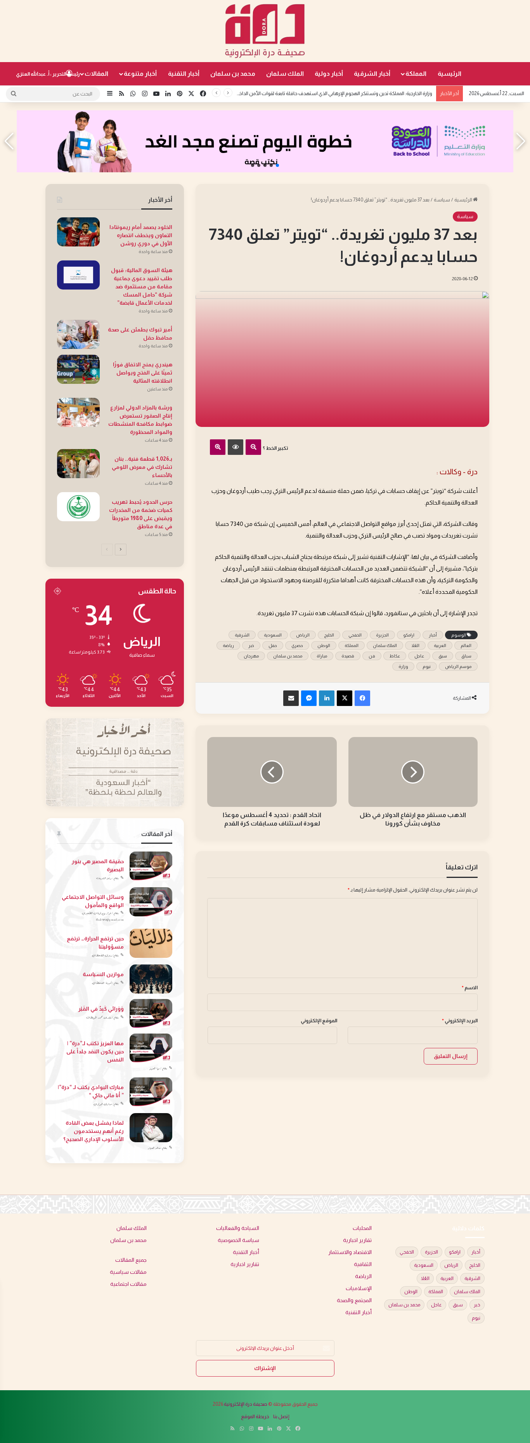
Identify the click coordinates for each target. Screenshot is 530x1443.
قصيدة (347, 656)
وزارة (403, 666)
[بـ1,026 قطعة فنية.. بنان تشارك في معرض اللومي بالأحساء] (78, 463)
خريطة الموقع (255, 1416)
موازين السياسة (103, 974)
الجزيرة (382, 635)
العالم (466, 645)
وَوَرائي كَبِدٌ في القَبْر (101, 1009)
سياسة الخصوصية (238, 1240)
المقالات (96, 73)
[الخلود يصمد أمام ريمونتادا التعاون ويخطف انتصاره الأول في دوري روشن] (78, 231)
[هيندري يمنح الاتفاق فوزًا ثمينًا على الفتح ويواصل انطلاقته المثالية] (78, 369)
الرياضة (363, 1276)
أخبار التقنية (183, 73)
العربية (440, 645)
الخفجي (355, 635)
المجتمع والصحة (354, 1300)
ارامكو (408, 635)
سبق (442, 656)
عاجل (419, 656)
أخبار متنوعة (140, 73)
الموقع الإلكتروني (319, 1020)
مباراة (322, 656)
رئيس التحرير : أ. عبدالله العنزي (48, 74)
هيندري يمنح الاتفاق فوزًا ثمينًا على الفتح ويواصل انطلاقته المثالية (142, 372)
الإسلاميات (359, 1288)
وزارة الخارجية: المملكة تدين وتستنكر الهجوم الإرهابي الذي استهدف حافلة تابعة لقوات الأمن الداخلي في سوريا (322, 93)
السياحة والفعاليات (237, 1228)
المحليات (362, 1228)
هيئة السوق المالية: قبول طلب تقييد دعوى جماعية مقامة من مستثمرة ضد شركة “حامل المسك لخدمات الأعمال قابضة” (141, 286)
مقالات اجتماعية (128, 1284)
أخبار (433, 635)
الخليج (329, 635)
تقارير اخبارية (357, 1240)
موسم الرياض (458, 666)
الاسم (470, 987)
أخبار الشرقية (372, 73)
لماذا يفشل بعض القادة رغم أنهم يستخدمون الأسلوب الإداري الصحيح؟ (93, 1131)
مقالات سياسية (128, 1272)
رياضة (228, 645)
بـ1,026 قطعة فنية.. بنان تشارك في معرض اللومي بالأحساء (142, 467)
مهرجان (251, 656)
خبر (251, 645)
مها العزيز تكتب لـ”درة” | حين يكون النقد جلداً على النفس (95, 1051)
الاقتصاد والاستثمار (350, 1252)
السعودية (273, 635)
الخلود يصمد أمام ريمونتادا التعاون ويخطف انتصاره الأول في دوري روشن (140, 235)
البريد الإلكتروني (460, 1020)
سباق (466, 656)
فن (372, 656)
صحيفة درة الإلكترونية (245, 1404)
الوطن (323, 645)
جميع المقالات (131, 1260)
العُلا (415, 645)
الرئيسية (449, 73)
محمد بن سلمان (232, 73)
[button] (277, 165)
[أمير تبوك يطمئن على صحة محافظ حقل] (78, 334)
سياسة (442, 200)
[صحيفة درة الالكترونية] (265, 31)
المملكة (415, 73)
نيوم (427, 666)
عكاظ (395, 656)
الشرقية (242, 635)
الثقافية (363, 1264)
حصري (297, 645)
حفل (272, 645)
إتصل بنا (281, 1416)
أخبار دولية (329, 73)
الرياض (303, 635)
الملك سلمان (285, 73)
